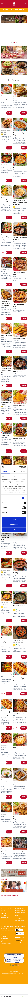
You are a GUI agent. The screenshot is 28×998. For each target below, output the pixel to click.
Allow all (14, 519)
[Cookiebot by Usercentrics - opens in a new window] (19, 467)
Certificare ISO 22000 (5, 943)
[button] (2, 4)
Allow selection (14, 524)
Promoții (4, 879)
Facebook (18, 940)
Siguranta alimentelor (5, 940)
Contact (3, 910)
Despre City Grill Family (6, 908)
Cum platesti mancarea (20, 912)
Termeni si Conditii (5, 928)
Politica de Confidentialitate (7, 930)
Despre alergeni (4, 941)
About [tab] (23, 471)
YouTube (23, 942)
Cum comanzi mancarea (20, 910)
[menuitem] (7, 909)
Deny (14, 529)
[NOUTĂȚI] (14, 68)
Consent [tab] (5, 471)
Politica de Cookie (5, 932)
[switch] (24, 503)
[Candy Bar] (14, 52)
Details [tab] (14, 471)
